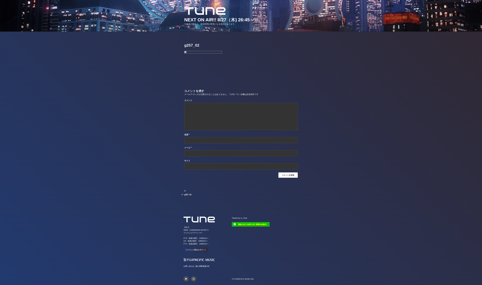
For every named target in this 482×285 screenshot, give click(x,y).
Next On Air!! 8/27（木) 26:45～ (219, 19)
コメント (188, 100)
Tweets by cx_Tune (239, 218)
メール (188, 148)
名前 (187, 135)
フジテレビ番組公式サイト (195, 250)
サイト (187, 161)
